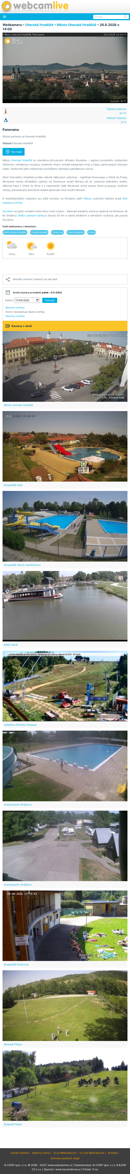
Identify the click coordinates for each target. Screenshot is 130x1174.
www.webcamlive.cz (60, 1165)
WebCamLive (34, 6)
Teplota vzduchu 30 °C (116, 111)
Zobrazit (50, 300)
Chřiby (18, 202)
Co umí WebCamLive (92, 1152)
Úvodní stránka (19, 1152)
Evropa (91, 232)
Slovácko (8, 211)
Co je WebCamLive (64, 1152)
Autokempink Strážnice (18, 804)
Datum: (9, 300)
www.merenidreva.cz (68, 1169)
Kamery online (40, 1152)
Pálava (87, 198)
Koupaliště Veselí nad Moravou (22, 565)
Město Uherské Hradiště (76, 25)
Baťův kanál (11, 644)
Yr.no (95, 1169)
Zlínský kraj (57, 232)
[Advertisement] (65, 266)
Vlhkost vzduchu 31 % (116, 120)
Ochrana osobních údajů (65, 1158)
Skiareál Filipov (13, 1044)
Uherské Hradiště (39, 25)
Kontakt (112, 1152)
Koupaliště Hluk (13, 485)
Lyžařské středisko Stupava (20, 724)
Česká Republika (76, 232)
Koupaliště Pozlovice (16, 964)
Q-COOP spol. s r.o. (104, 1165)
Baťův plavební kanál (31, 215)
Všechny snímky (15, 307)
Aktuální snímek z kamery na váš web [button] (31, 279)
